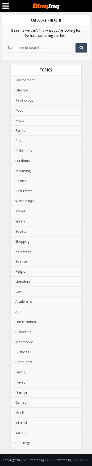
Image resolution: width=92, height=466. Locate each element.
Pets (18, 140)
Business (22, 352)
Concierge (23, 442)
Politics (20, 181)
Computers (23, 362)
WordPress (80, 460)
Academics (23, 301)
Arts (18, 311)
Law (18, 291)
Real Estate (24, 191)
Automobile (24, 342)
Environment (25, 80)
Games (20, 402)
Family (20, 382)
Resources (23, 251)
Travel (20, 211)
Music (19, 120)
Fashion (21, 130)
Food (19, 110)
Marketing (23, 171)
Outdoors (22, 160)
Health (20, 412)
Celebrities (23, 332)
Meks (49, 460)
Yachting (21, 432)
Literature (22, 281)
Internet (21, 422)
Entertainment (26, 321)
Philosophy (23, 150)
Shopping (22, 241)
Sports (20, 221)
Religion (21, 271)
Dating (20, 372)
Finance (21, 392)
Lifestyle (21, 90)
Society (20, 231)
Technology (24, 100)
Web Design (24, 201)
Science (21, 261)
